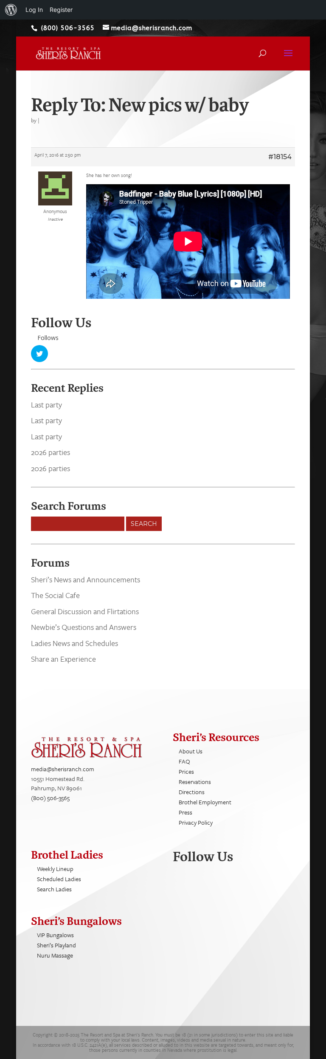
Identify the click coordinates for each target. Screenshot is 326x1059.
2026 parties (50, 452)
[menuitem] (11, 10)
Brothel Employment (205, 802)
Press (185, 812)
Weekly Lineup (55, 868)
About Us (190, 751)
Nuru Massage (55, 955)
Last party (46, 404)
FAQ (184, 761)
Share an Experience (63, 658)
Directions (192, 791)
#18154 (280, 157)
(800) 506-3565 (50, 797)
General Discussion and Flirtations (85, 611)
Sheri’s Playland (56, 945)
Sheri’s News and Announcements (85, 579)
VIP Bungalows (55, 934)
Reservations (195, 781)
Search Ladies (54, 889)
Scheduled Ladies (59, 878)
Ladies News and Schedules (74, 643)
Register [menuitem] (61, 9)
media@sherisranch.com (62, 768)
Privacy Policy (196, 822)
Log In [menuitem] (34, 9)
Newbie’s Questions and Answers (83, 626)
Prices (186, 771)
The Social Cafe (55, 595)
